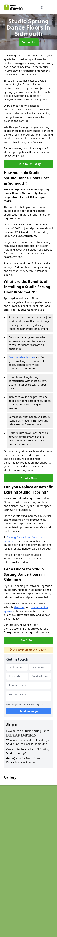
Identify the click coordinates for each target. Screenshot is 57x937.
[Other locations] (42, 7)
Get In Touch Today (28, 164)
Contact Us (28, 42)
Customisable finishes (22, 357)
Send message (29, 711)
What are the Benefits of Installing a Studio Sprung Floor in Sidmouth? (27, 742)
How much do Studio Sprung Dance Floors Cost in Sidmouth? (27, 732)
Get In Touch (29, 640)
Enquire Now (28, 478)
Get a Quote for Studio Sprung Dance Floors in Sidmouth (24, 760)
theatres (19, 607)
